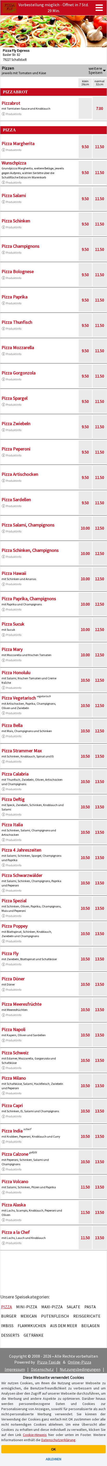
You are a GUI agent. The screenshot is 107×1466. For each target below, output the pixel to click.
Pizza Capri (12, 1105)
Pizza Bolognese (18, 271)
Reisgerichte (87, 1316)
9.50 (85, 146)
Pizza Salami (14, 195)
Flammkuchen (32, 1325)
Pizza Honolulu (16, 672)
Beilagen (90, 1325)
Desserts (10, 1335)
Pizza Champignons (20, 246)
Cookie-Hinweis (35, 1434)
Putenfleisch (55, 1316)
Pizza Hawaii (14, 573)
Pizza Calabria (15, 774)
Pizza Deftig (13, 799)
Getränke (34, 1335)
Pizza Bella (12, 725)
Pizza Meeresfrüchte (22, 1004)
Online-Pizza (79, 1362)
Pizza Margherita (18, 143)
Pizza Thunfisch (17, 322)
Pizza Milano (14, 1078)
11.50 (99, 146)
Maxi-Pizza (52, 1306)
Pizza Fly (10, 953)
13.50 (99, 756)
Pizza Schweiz (15, 1053)
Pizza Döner (13, 979)
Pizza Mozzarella (18, 347)
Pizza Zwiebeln (16, 423)
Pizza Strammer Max (22, 751)
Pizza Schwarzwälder (22, 875)
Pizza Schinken (16, 221)
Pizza (6, 1306)
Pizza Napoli (13, 1029)
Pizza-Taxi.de (49, 1362)
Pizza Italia (12, 825)
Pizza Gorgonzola (19, 373)
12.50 (99, 528)
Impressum (15, 1369)
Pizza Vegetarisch (19, 698)
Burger (8, 1316)
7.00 (99, 108)
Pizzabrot (11, 103)
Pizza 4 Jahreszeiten (21, 850)
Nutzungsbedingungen (80, 1369)
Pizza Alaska (14, 1205)
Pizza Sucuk (13, 624)
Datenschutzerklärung (58, 1440)
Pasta (90, 1306)
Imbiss (7, 1325)
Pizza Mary (12, 649)
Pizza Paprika (15, 297)
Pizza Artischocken (20, 474)
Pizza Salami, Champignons (28, 525)
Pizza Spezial (14, 901)
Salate (73, 1306)
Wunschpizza (14, 163)
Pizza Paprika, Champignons (29, 599)
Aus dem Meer (63, 1325)
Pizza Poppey (15, 926)
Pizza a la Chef (16, 1232)
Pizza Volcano (15, 1181)
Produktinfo (13, 114)
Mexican (29, 1316)
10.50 (85, 680)
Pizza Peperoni (16, 449)
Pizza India (12, 1131)
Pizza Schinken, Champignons (30, 550)
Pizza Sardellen (16, 499)
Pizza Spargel (15, 398)
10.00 (85, 528)
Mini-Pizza (26, 1306)
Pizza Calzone (15, 1154)
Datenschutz (42, 1369)
